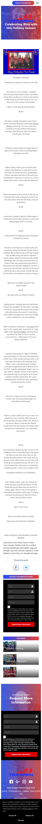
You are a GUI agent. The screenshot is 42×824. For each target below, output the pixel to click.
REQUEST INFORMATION (23, 3)
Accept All (12, 815)
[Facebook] (11, 783)
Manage (21, 820)
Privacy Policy (27, 809)
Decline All (29, 815)
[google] (18, 783)
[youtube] (31, 783)
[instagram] (24, 783)
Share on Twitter (26, 567)
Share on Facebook (16, 567)
